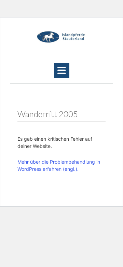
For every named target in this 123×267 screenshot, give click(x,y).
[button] (61, 70)
